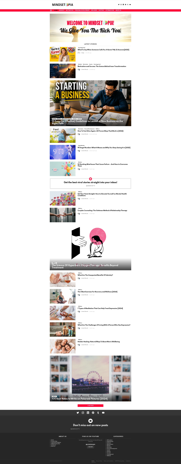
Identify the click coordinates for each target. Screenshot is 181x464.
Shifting (101, 10)
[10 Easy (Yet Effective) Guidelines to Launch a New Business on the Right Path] (90, 103)
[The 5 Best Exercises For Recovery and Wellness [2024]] (63, 296)
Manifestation (110, 444)
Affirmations (110, 10)
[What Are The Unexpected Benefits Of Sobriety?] (63, 279)
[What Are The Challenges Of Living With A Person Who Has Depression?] (63, 329)
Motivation (69, 10)
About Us (53, 446)
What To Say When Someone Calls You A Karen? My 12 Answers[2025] (103, 50)
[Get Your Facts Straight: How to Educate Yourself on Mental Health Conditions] (63, 198)
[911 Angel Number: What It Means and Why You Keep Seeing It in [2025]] (63, 152)
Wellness (94, 10)
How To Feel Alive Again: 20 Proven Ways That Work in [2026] (100, 131)
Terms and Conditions (56, 442)
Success (79, 118)
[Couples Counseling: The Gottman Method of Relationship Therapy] (63, 215)
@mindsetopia (90, 444)
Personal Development (82, 10)
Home (56, 10)
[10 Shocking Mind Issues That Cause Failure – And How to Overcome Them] (63, 169)
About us (118, 10)
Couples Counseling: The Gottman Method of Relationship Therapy (102, 210)
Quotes (91, 64)
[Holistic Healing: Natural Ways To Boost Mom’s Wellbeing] (63, 346)
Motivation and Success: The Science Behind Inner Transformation (102, 66)
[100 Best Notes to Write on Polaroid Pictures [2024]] (90, 378)
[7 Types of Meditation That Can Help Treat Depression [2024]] (63, 313)
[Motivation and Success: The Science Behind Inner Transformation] (63, 71)
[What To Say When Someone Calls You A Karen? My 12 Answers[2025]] (63, 54)
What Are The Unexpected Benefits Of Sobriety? (95, 275)
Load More (90, 405)
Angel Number (81, 145)
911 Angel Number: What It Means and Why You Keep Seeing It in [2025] (104, 148)
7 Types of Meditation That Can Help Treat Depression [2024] (100, 308)
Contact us (53, 444)
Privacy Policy (54, 441)
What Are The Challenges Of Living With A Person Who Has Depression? (104, 325)
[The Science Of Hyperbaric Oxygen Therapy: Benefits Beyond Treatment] (90, 247)
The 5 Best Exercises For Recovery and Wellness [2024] (97, 292)
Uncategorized (81, 47)
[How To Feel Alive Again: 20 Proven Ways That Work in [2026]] (63, 135)
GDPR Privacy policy (55, 443)
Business (54, 118)
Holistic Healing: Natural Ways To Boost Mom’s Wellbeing (99, 342)
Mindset (61, 10)
